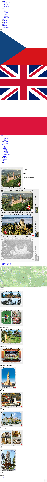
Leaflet (42, 286)
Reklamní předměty (6, 17)
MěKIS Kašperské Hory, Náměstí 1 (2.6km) (6, 264)
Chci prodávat (5, 5)
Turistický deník (6, 14)
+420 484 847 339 (2, 477)
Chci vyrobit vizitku (6, 6)
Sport (5, 11)
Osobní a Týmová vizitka (7, 2)
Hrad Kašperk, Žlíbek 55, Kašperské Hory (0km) (7, 263)
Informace (3, 24)
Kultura (5, 146)
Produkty (3, 8)
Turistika (5, 9)
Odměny (5, 140)
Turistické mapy (6, 16)
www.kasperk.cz (26, 185)
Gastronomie (5, 10)
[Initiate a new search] (45, 267)
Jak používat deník (6, 138)
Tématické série (6, 12)
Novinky (3, 18)
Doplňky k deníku (6, 151)
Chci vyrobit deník (6, 143)
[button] (1, 267)
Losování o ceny (6, 4)
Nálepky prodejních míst (7, 154)
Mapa (2, 7)
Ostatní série (5, 149)
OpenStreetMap (45, 286)
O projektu (3, 19)
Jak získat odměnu (6, 3)
